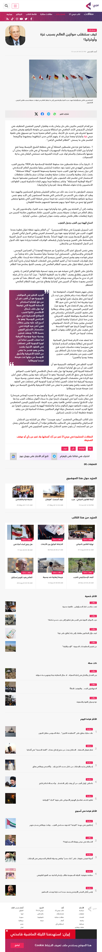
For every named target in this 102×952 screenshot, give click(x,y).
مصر (21, 924)
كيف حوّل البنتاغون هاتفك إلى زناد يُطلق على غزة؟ (77, 633)
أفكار (62, 920)
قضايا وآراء (60, 14)
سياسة (89, 729)
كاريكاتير (19, 14)
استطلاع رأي (60, 924)
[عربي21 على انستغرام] (17, 18)
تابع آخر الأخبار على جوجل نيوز (34, 456)
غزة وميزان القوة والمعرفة (87, 702)
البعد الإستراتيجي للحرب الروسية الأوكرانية (83, 577)
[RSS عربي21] (7, 18)
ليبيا (22, 914)
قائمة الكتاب (31, 14)
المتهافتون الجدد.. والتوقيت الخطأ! (83, 689)
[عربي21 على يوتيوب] (21, 18)
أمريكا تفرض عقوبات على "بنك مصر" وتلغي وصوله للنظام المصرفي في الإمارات (60, 859)
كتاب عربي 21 (74, 14)
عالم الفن (40, 914)
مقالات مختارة (46, 14)
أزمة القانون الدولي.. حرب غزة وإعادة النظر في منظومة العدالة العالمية (82, 500)
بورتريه (9, 14)
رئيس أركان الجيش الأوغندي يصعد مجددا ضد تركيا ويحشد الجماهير (67, 892)
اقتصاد (81, 917)
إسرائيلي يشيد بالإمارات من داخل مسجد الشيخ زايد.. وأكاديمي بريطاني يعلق (63, 767)
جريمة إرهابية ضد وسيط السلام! (53, 577)
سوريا (21, 917)
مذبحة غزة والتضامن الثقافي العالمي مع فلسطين (23, 500)
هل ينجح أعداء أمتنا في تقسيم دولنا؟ (22, 544)
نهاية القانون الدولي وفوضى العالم (85, 544)
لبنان (21, 927)
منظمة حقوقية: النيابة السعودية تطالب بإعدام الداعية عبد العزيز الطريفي (65, 875)
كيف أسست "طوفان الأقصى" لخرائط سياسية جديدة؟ (52, 500)
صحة (42, 920)
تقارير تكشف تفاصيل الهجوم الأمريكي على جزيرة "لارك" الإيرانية (68, 800)
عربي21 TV (40, 910)
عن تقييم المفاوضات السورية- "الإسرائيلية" (79, 646)
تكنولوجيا (41, 917)
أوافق (17, 945)
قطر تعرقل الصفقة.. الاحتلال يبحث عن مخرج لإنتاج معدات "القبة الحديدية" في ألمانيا (60, 750)
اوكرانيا (81, 449)
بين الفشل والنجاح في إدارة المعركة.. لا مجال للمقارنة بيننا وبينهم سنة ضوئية (66, 675)
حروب (65, 449)
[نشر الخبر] (36, 114)
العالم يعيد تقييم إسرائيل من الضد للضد (21, 577)
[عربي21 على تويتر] (26, 18)
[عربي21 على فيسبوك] (31, 18)
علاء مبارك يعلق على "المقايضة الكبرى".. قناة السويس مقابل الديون (66, 733)
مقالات (89, 14)
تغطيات (81, 914)
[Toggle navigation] (15, 5)
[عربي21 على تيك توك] (12, 18)
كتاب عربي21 (59, 910)
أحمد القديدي (92, 51)
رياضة (82, 920)
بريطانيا (21, 920)
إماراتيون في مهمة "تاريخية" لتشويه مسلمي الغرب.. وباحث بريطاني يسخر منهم (61, 825)
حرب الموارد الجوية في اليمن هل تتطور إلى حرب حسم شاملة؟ (72, 620)
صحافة (89, 746)
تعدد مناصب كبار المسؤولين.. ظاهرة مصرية (79, 607)
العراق (21, 910)
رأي (73, 449)
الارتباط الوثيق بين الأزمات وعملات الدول (52, 544)
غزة (85, 136)
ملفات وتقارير (79, 927)
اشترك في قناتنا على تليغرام (75, 456)
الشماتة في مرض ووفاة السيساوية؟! (78, 842)
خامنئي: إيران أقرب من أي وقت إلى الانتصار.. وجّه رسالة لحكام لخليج (66, 783)
